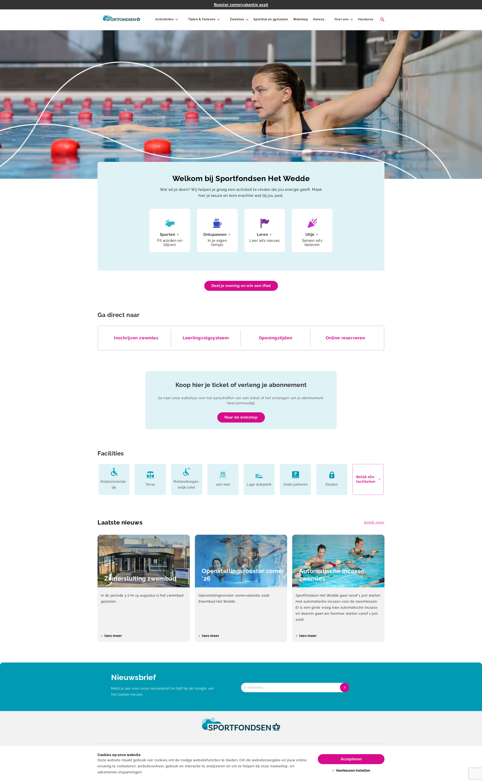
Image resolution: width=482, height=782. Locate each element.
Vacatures (366, 19)
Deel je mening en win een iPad (241, 285)
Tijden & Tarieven (202, 19)
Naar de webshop (241, 417)
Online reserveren (345, 337)
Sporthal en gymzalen (270, 19)
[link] (241, 727)
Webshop (300, 19)
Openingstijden (275, 337)
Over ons (342, 19)
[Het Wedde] (121, 19)
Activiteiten (164, 19)
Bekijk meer (374, 522)
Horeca (318, 19)
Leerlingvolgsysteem (206, 337)
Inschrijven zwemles (136, 337)
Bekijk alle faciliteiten (365, 479)
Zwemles (237, 19)
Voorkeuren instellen (353, 770)
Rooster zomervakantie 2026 (241, 4)
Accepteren (351, 759)
